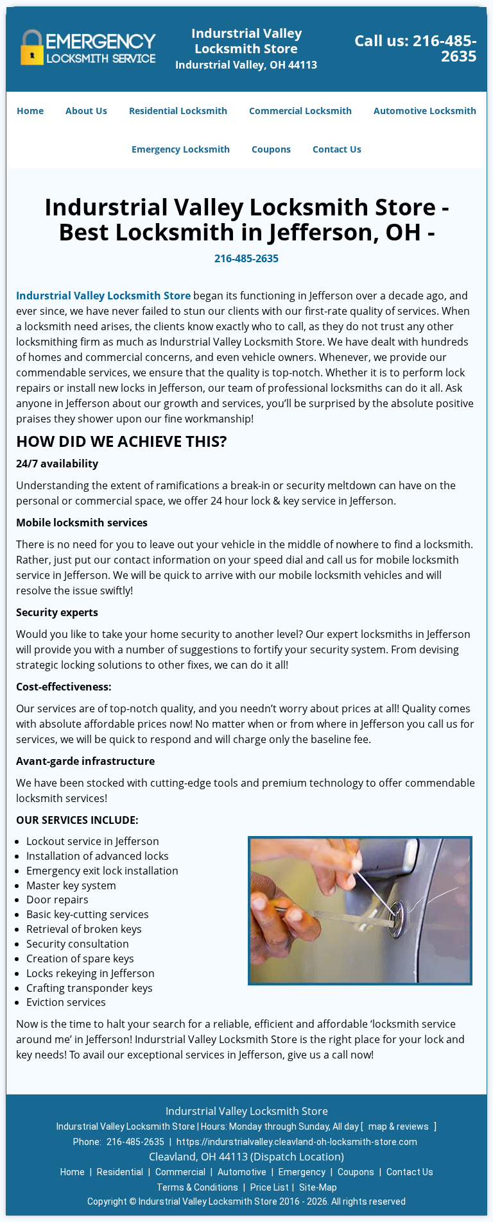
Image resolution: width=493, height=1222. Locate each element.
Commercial (180, 1172)
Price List (269, 1187)
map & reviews (399, 1126)
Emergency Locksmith (181, 149)
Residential (120, 1172)
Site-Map (318, 1187)
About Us (86, 111)
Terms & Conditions (197, 1187)
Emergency (302, 1172)
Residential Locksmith (178, 111)
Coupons (271, 149)
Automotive (242, 1172)
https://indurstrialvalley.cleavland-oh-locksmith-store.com (297, 1142)
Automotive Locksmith (425, 111)
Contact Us (337, 149)
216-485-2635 (445, 47)
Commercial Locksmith (300, 111)
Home (30, 111)
